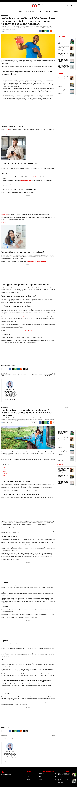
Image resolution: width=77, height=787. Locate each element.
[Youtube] (14, 399)
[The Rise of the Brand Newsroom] (72, 55)
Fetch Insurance (4, 214)
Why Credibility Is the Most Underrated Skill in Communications (63, 66)
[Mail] (71, 6)
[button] (74, 5)
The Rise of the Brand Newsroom (63, 54)
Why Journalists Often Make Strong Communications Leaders (63, 48)
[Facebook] (40, 31)
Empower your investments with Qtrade (15, 126)
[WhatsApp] (45, 31)
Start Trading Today (5, 134)
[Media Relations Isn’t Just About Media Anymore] (72, 41)
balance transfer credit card (20, 316)
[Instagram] (67, 6)
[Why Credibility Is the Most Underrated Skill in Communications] (72, 67)
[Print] (27, 369)
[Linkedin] (69, 6)
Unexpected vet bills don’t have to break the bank (18, 189)
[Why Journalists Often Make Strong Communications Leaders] (72, 48)
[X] (43, 31)
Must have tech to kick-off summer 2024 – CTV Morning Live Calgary (43, 375)
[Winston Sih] (2, 31)
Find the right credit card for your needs (15, 102)
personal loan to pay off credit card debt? (24, 330)
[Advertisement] (28, 114)
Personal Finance (5, 15)
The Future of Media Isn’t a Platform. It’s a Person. (63, 60)
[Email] (24, 369)
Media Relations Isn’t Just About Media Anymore (63, 41)
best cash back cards (36, 176)
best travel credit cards (29, 184)
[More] (54, 31)
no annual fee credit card (25, 180)
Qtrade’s (7, 129)
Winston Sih (6, 31)
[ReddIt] (51, 31)
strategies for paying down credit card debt (36, 261)
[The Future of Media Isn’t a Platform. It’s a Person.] (72, 61)
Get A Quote (3, 222)
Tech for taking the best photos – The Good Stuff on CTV (13, 375)
